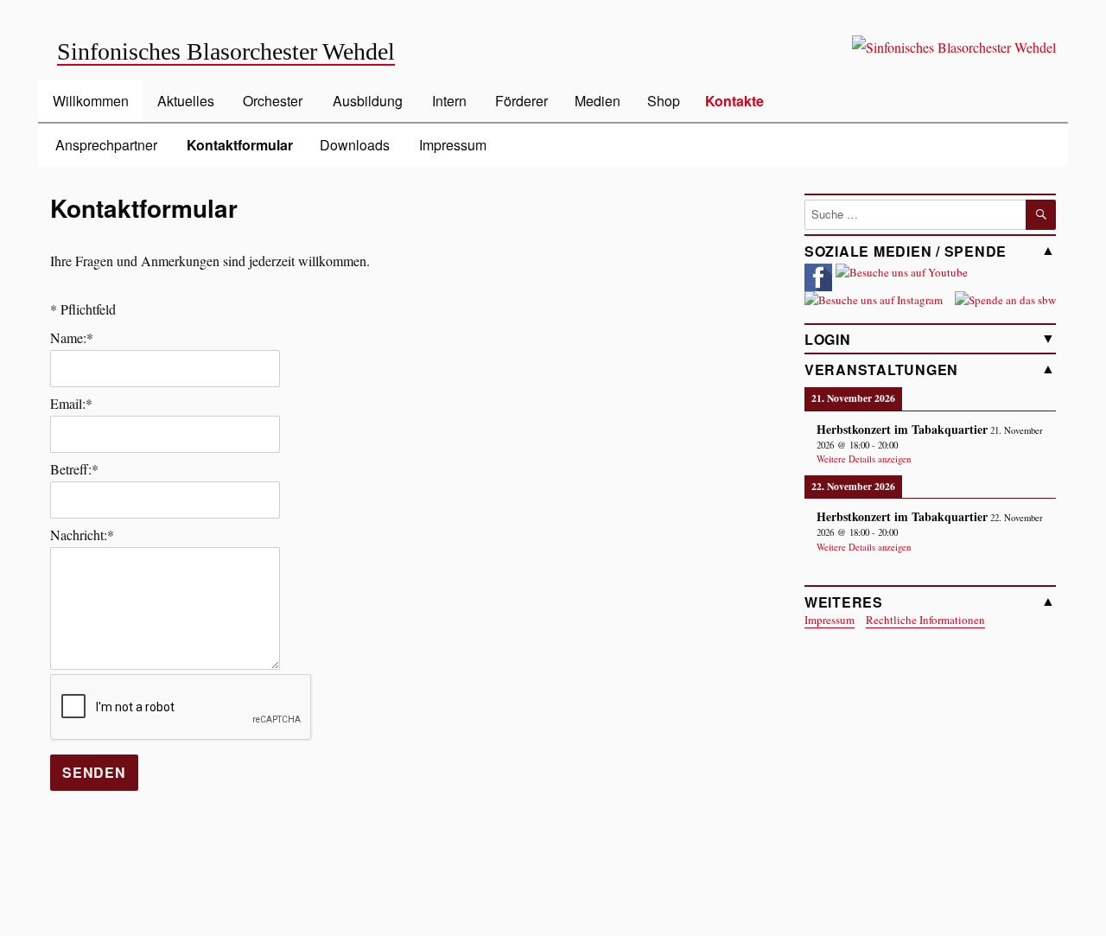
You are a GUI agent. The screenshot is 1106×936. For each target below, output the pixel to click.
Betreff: (74, 469)
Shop (663, 101)
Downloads (355, 145)
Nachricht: (82, 534)
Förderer (521, 101)
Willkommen (91, 101)
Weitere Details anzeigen (864, 458)
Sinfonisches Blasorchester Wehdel (226, 51)
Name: (71, 337)
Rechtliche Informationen (925, 619)
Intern (449, 101)
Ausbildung (368, 101)
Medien (597, 101)
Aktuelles (185, 101)
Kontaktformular (240, 145)
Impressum (452, 145)
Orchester (272, 101)
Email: (71, 403)
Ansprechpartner (106, 145)
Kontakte (734, 101)
